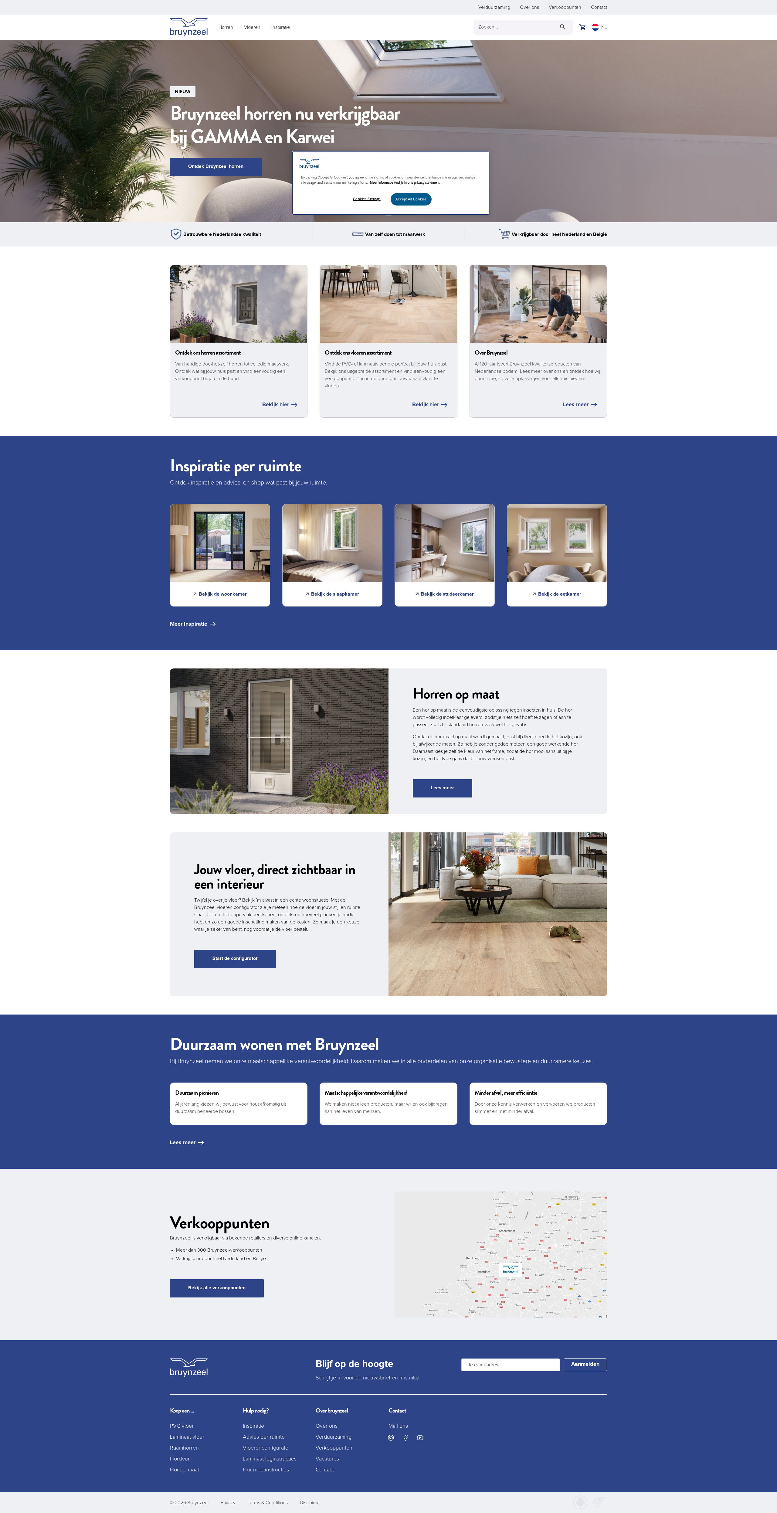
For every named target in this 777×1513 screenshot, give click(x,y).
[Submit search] (562, 27)
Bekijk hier (275, 404)
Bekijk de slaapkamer (335, 594)
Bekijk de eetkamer (559, 594)
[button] (388, 131)
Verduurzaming (494, 7)
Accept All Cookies (410, 199)
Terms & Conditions (268, 1502)
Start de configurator (235, 958)
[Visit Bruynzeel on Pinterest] (391, 1437)
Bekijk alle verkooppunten (217, 1287)
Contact (599, 7)
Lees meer (576, 404)
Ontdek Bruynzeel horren (215, 166)
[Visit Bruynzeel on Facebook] (405, 1437)
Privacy (228, 1502)
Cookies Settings (367, 199)
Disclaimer (310, 1502)
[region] (390, 183)
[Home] (189, 27)
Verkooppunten (565, 7)
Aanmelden (585, 1364)
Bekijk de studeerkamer (447, 594)
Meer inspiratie (188, 624)
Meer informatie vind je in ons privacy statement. (405, 182)
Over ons (529, 7)
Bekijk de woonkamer (223, 594)
